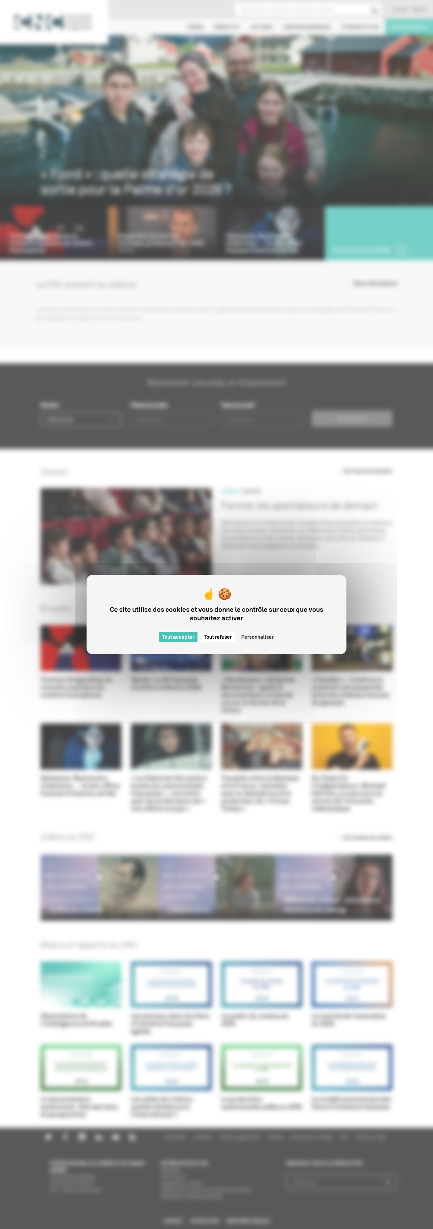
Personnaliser (257, 637)
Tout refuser (218, 637)
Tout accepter (178, 637)
